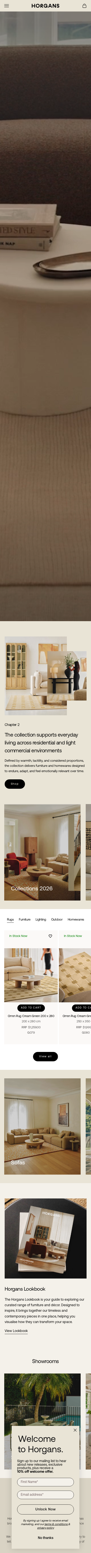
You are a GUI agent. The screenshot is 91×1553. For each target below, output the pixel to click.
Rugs (10, 919)
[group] (45, 310)
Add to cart (31, 1008)
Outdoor (57, 919)
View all (45, 1056)
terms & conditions (56, 1524)
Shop (15, 784)
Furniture (24, 919)
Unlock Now (45, 1509)
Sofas (18, 1163)
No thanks (45, 1538)
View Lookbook (16, 1331)
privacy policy (45, 1528)
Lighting (41, 919)
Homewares (76, 919)
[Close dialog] (75, 1430)
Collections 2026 (32, 889)
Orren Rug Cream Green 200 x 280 (31, 1019)
